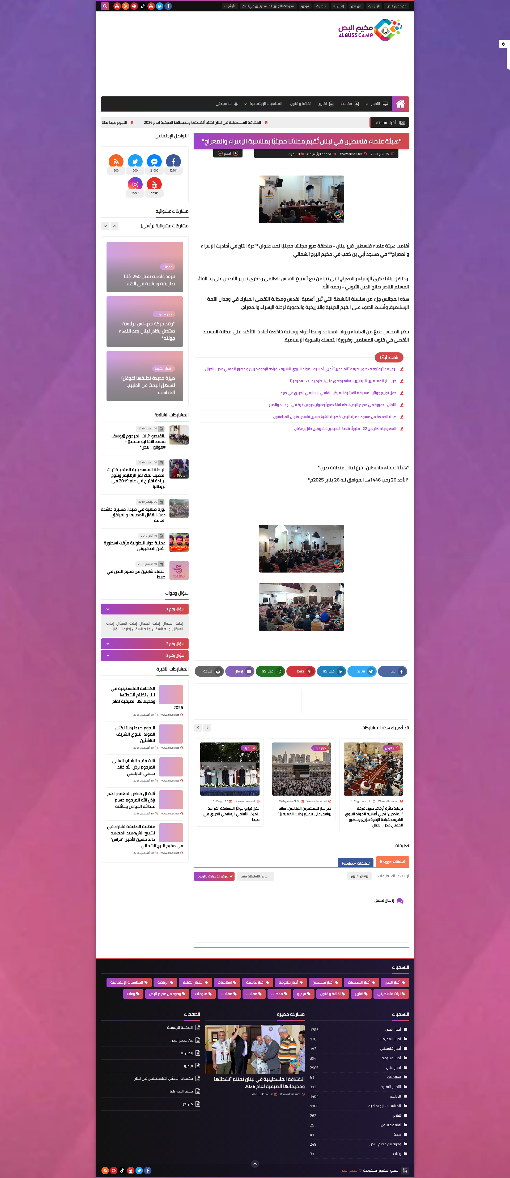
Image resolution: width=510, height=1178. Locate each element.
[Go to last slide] (207, 728)
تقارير (322, 103)
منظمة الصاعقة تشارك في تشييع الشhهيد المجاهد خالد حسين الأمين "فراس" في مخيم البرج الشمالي (145, 836)
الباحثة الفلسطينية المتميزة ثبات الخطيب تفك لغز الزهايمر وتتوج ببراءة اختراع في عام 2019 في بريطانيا (136, 478)
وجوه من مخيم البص (165, 993)
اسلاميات (294, 154)
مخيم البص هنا (181, 1091)
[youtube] (151, 6)
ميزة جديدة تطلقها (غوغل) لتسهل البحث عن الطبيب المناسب (148, 330)
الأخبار (375, 103)
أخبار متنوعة (288, 982)
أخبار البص (393, 982)
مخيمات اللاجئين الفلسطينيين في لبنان (268, 6)
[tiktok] (142, 6)
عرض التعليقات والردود (213, 876)
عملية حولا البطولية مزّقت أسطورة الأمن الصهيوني (134, 545)
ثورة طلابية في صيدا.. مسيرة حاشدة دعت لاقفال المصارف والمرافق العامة (133, 514)
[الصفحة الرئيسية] (400, 103)
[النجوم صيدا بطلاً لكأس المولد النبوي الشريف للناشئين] (171, 734)
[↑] (255, 1164)
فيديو (305, 6)
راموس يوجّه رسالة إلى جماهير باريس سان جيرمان (149, 389)
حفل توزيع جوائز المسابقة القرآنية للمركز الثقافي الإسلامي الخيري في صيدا (337, 392)
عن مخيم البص (396, 6)
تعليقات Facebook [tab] (355, 863)
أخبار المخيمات (359, 982)
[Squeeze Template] (405, 1171)
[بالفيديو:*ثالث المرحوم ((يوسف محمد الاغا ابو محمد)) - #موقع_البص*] (179, 435)
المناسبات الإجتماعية (266, 103)
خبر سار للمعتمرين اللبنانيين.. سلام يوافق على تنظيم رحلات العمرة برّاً (343, 380)
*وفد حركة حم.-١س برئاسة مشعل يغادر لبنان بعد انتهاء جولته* (147, 276)
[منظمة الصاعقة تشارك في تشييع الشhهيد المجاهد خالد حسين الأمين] (171, 832)
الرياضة (163, 982)
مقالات (346, 103)
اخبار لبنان (393, 1067)
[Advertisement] (197, 54)
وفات (131, 993)
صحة (397, 1134)
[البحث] (105, 6)
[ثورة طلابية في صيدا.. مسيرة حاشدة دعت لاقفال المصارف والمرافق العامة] (179, 508)
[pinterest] (134, 6)
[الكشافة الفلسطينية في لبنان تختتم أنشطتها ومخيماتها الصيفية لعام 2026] (171, 694)
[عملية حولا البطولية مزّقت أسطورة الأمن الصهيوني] (179, 542)
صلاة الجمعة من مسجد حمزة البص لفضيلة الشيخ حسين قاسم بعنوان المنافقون (334, 416)
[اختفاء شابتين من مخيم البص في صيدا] (179, 570)
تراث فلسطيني (389, 993)
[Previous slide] (114, 226)
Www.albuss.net (290, 1094)
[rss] (125, 6)
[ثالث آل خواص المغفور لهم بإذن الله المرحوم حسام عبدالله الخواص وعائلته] (171, 799)
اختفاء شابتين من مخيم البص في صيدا (136, 574)
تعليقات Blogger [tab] (392, 861)
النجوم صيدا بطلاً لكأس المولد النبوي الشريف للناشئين (151, 122)
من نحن (356, 6)
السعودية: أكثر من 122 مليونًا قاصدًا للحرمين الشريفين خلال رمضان (345, 428)
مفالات (251, 993)
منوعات (201, 993)
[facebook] (168, 6)
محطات (277, 993)
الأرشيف (229, 6)
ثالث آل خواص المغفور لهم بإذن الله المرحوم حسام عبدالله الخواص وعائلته (131, 799)
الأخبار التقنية (193, 982)
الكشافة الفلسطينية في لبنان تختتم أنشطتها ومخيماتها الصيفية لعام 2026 (268, 122)
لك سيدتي (224, 103)
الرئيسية (374, 6)
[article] (250, 701)
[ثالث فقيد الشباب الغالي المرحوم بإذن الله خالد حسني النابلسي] (171, 766)
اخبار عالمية (255, 982)
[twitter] (159, 6)
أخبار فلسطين (323, 982)
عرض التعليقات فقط (254, 876)
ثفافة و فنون (300, 103)
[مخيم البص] (370, 30)
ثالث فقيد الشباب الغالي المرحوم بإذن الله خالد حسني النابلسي (133, 767)
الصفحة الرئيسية (321, 154)
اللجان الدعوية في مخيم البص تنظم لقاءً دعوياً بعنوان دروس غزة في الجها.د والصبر (332, 404)
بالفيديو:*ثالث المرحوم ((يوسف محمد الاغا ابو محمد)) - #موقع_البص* (138, 441)
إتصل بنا (338, 6)
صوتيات (321, 6)
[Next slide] (198, 728)
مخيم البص (349, 1170)
